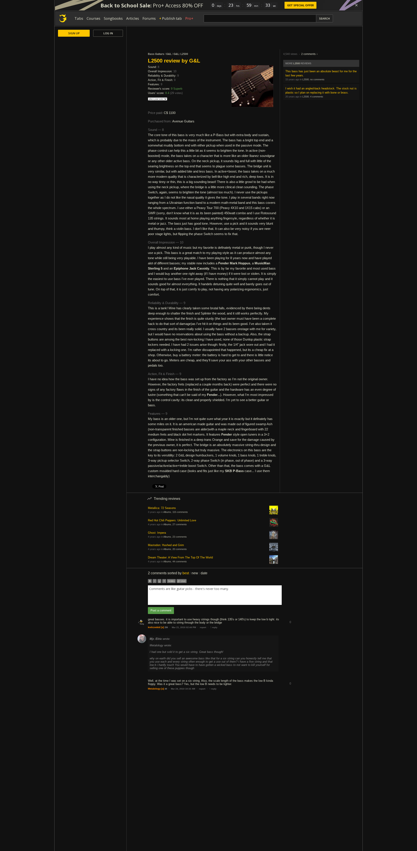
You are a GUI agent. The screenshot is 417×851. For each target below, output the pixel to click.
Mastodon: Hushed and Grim (166, 545)
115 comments (180, 512)
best (185, 573)
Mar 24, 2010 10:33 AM (183, 689)
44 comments (179, 561)
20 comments (179, 549)
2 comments (308, 54)
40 (166, 689)
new (195, 573)
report (203, 627)
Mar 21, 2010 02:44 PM (184, 627)
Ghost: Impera (157, 532)
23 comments (179, 536)
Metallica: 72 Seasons (162, 508)
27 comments (179, 524)
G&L (169, 54)
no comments (317, 79)
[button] (290, 619)
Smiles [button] (171, 581)
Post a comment (161, 610)
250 (166, 627)
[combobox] (215, 595)
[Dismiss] (356, 5)
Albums (167, 512)
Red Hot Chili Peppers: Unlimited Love (172, 520)
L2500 (296, 63)
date (204, 573)
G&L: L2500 (181, 54)
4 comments (316, 96)
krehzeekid (154, 627)
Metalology (154, 688)
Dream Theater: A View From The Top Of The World (180, 557)
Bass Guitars (156, 54)
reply (213, 627)
